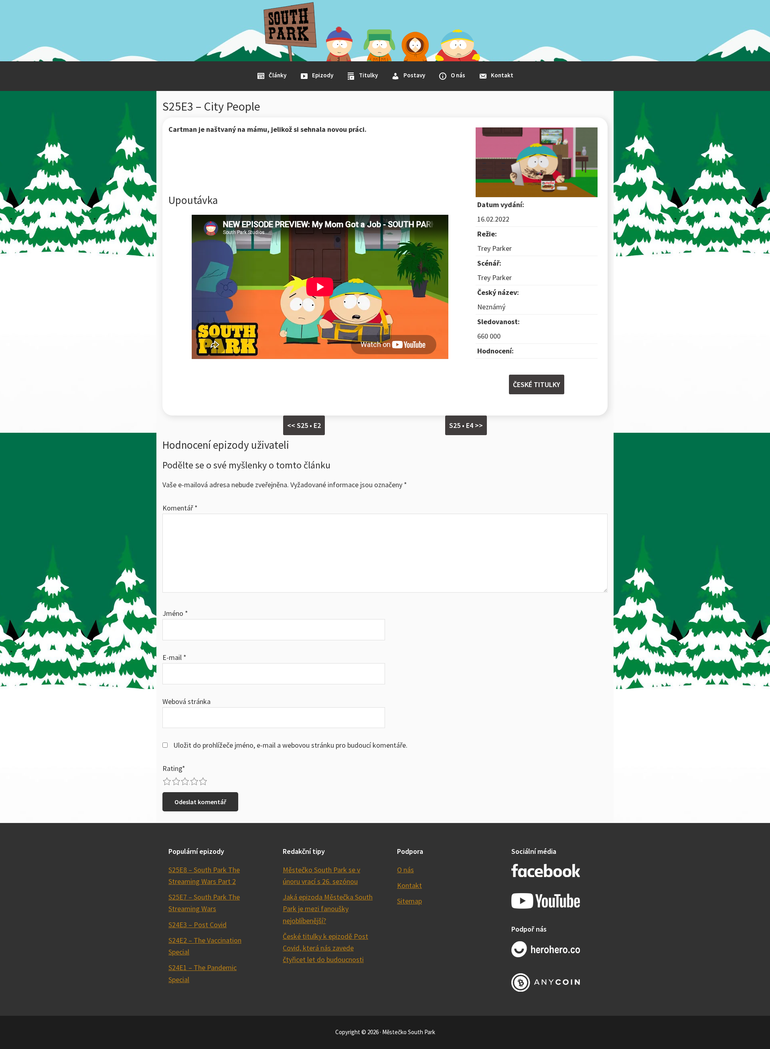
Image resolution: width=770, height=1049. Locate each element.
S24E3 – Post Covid (197, 924)
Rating (173, 768)
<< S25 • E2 (304, 425)
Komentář (180, 507)
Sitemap (409, 901)
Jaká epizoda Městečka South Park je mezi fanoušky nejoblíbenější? (328, 908)
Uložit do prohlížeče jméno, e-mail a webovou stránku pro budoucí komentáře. (290, 745)
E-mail (174, 657)
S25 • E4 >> (466, 425)
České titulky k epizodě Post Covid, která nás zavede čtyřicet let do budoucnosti (325, 948)
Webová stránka (186, 701)
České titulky (536, 384)
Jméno (175, 613)
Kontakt (409, 885)
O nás (405, 869)
